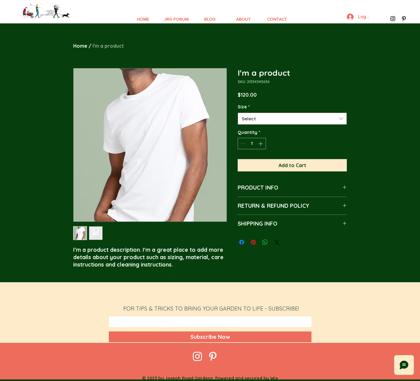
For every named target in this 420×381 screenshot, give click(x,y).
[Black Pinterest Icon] (404, 18)
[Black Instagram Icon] (393, 18)
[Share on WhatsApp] (265, 242)
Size (244, 107)
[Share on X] (276, 242)
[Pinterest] (213, 356)
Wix (274, 378)
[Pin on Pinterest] (253, 242)
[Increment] (261, 143)
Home (80, 46)
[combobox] (292, 119)
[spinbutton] (251, 143)
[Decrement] (242, 143)
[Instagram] (197, 356)
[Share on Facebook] (241, 242)
